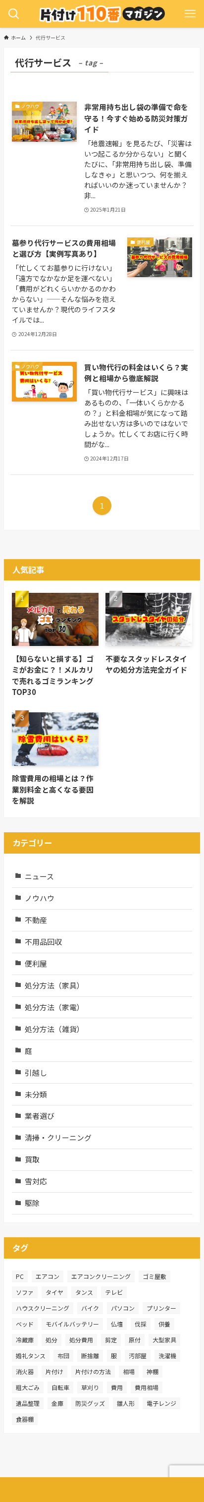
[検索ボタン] (14, 14)
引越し (36, 1072)
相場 (129, 1371)
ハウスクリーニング (42, 1308)
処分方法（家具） (54, 985)
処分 (51, 1339)
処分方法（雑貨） (54, 1029)
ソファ (25, 1292)
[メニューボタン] (190, 14)
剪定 (111, 1339)
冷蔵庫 (25, 1339)
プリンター (161, 1308)
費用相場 (146, 1387)
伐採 (141, 1324)
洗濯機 (167, 1355)
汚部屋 (138, 1355)
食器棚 (25, 1419)
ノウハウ (39, 898)
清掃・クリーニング (58, 1137)
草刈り (90, 1387)
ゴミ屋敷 (154, 1276)
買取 (32, 1159)
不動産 (36, 920)
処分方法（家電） (54, 1007)
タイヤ (54, 1292)
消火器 (25, 1371)
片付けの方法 (93, 1371)
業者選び (39, 1115)
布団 (63, 1355)
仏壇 (117, 1324)
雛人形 (126, 1403)
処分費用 (81, 1339)
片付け (54, 1371)
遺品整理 (28, 1403)
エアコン (47, 1276)
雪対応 (36, 1181)
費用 (117, 1387)
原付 (135, 1339)
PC (20, 1276)
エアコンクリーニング (101, 1276)
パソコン (123, 1308)
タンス (84, 1292)
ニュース (39, 876)
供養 (164, 1324)
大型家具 (164, 1339)
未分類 (36, 1094)
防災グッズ (90, 1403)
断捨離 (90, 1355)
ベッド (25, 1324)
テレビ (114, 1292)
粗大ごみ (28, 1387)
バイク (90, 1308)
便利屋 (36, 963)
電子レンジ (161, 1403)
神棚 (152, 1371)
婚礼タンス (31, 1355)
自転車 (60, 1387)
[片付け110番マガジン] (102, 14)
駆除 (32, 1203)
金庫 (57, 1403)
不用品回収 (43, 941)
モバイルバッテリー (72, 1324)
